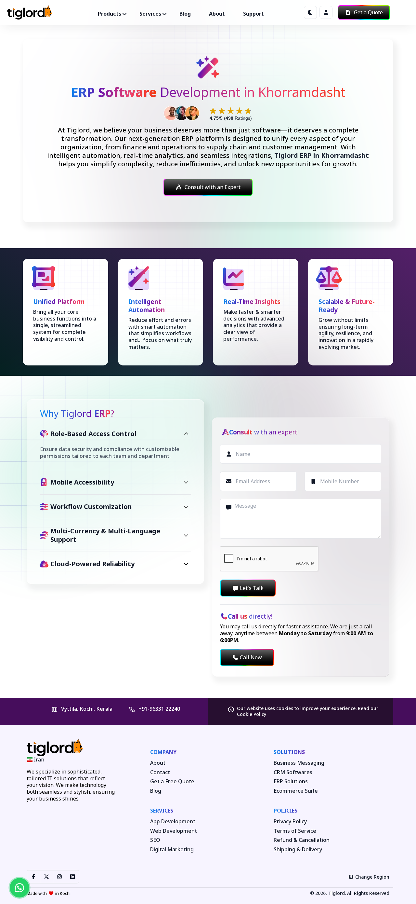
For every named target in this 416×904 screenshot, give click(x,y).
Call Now (251, 657)
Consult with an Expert (212, 187)
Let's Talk (252, 588)
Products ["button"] (109, 13)
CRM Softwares (293, 772)
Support (253, 13)
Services (161, 810)
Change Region (372, 877)
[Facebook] (33, 876)
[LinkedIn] (72, 876)
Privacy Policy (290, 821)
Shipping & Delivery (298, 849)
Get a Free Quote (172, 781)
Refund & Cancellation (302, 840)
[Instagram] (59, 876)
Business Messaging (299, 763)
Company (163, 752)
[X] (46, 876)
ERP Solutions (291, 781)
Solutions (289, 752)
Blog (185, 13)
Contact (160, 772)
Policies (285, 810)
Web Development (173, 831)
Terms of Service (295, 831)
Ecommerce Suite (296, 791)
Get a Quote (368, 12)
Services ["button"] (150, 13)
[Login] (326, 12)
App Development (172, 821)
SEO (155, 840)
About (217, 13)
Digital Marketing (172, 849)
